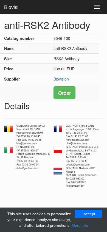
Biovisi (11, 6)
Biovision (61, 79)
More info (80, 225)
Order (64, 92)
